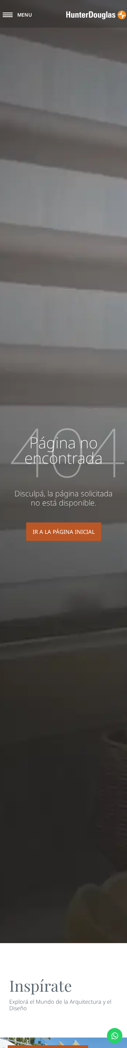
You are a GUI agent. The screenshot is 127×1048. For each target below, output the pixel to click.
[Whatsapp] (114, 1035)
